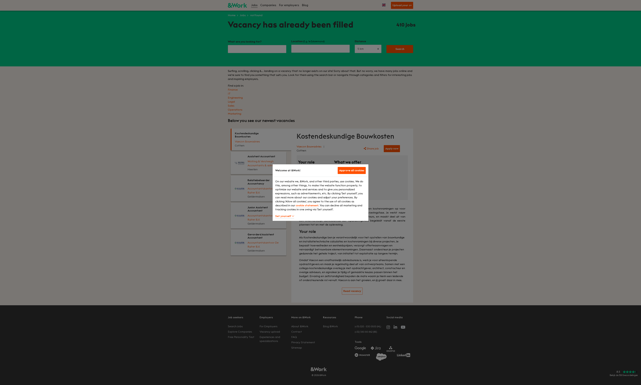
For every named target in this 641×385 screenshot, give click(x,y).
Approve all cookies (351, 170)
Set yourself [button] (283, 216)
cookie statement (307, 205)
